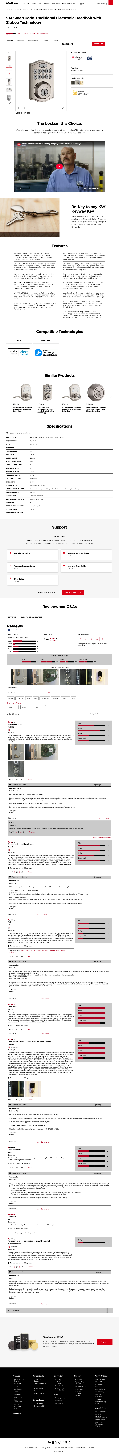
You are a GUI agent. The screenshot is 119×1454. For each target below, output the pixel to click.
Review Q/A (57, 41)
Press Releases (100, 1411)
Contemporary (59, 1398)
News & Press (100, 1382)
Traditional (58, 1400)
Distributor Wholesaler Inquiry (99, 1424)
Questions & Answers (31, 617)
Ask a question (42, 33)
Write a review (29, 33)
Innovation (56, 4)
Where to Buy (102, 4)
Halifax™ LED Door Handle (59, 1389)
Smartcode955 (39, 1403)
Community (99, 1392)
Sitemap (91, 1448)
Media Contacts (101, 1417)
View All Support (47, 592)
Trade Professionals (69, 4)
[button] (41, 81)
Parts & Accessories (18, 1405)
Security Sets (18, 1397)
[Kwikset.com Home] (12, 3)
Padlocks (46, 4)
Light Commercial (18, 1401)
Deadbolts (17, 1384)
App (35, 1391)
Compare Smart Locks (40, 1384)
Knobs (16, 1386)
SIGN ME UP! (105, 1342)
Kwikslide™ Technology (58, 1384)
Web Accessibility (31, 1448)
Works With (38, 1388)
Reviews (12, 617)
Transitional (58, 1403)
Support (82, 4)
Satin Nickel (77, 78)
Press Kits (98, 1414)
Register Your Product (80, 1383)
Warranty (78, 1379)
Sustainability (100, 1389)
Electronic (25, 10)
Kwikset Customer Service (78, 1393)
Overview (9, 41)
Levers (16, 1392)
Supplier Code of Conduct (63, 1448)
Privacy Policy (46, 1448)
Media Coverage (101, 1420)
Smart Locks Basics (38, 1380)
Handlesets (17, 1389)
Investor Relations (98, 1395)
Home (8, 10)
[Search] (110, 2)
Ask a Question (80, 1386)
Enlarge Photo (23, 113)
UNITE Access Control (19, 1380)
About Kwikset (100, 1379)
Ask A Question (73, 592)
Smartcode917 (39, 1406)
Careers (98, 1399)
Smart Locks (36, 4)
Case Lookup (79, 1389)
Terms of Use (80, 1448)
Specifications (33, 41)
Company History (99, 1385)
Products (26, 4)
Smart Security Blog (100, 1402)
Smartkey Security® (58, 1380)
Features (20, 41)
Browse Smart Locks (39, 1394)
